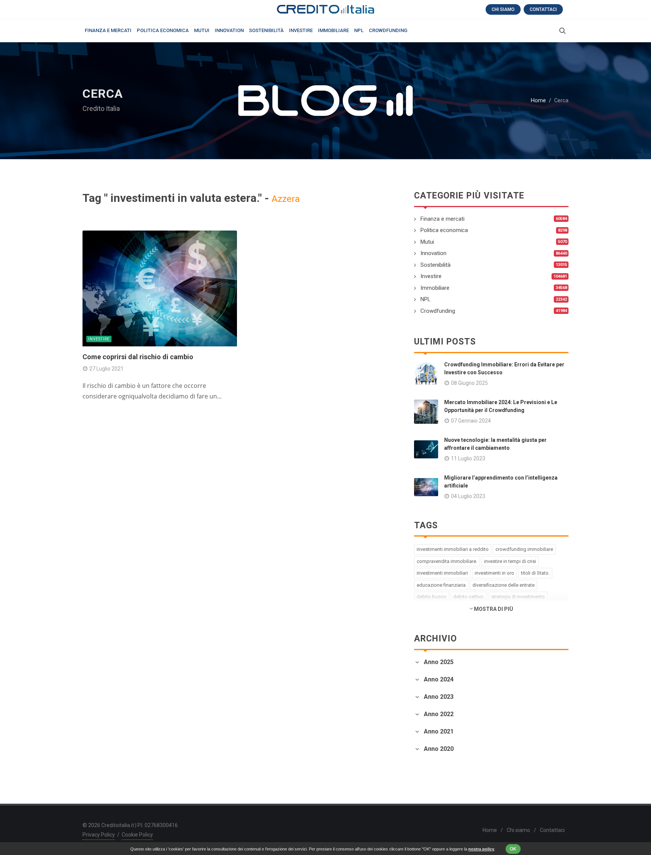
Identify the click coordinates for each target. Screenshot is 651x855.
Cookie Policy (137, 835)
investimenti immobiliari (442, 573)
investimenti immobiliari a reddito (453, 549)
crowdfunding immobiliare (524, 549)
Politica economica (444, 230)
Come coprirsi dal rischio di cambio (138, 357)
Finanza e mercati (442, 218)
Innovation (433, 253)
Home (538, 100)
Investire (99, 339)
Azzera (286, 199)
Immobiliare (434, 287)
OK (513, 849)
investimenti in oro (494, 573)
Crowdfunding (437, 311)
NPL (425, 299)
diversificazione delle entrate (503, 585)
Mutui (427, 241)
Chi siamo (503, 9)
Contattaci (543, 9)
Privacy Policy (99, 835)
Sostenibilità (435, 264)
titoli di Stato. (535, 573)
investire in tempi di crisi (510, 561)
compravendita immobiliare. (447, 561)
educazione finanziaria (441, 585)
